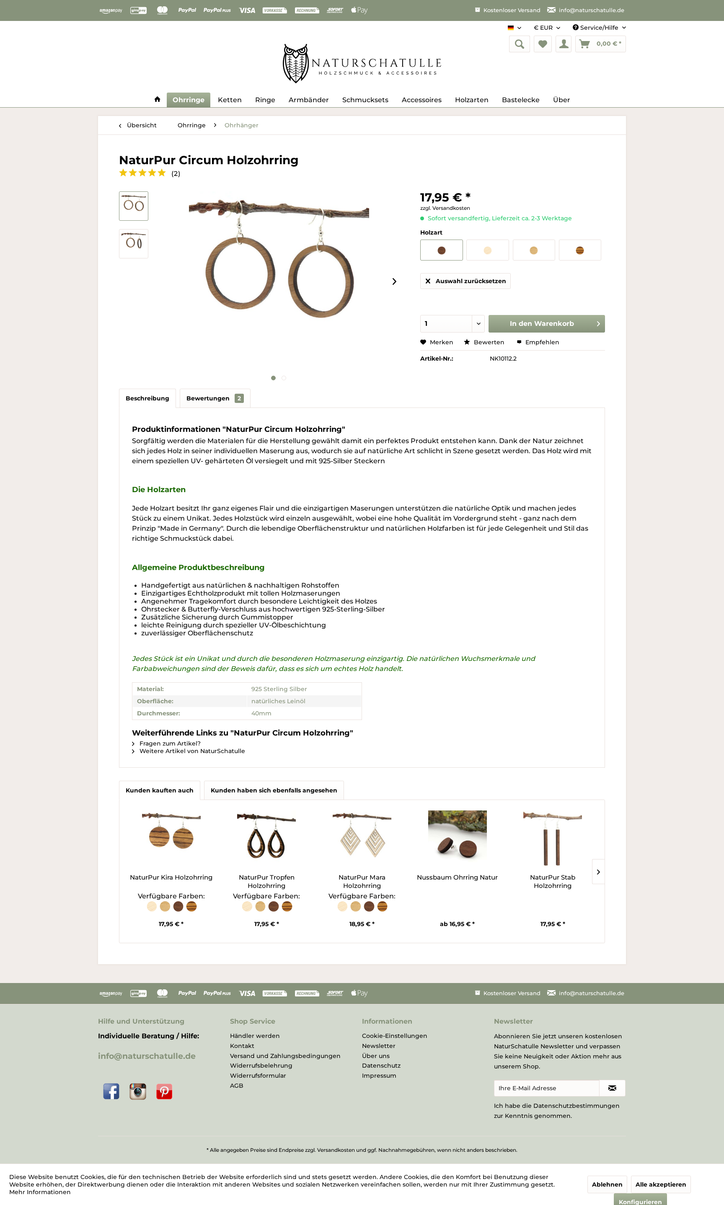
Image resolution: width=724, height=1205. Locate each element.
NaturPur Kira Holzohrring (171, 877)
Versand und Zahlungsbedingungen (285, 1056)
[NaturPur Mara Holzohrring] (362, 839)
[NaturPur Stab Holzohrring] (552, 839)
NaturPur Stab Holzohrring (552, 881)
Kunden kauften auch (160, 790)
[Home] (157, 100)
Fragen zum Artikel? (169, 743)
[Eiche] (165, 910)
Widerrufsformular (258, 1075)
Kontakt (242, 1046)
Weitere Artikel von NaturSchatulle (191, 751)
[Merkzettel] (543, 44)
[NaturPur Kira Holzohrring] (171, 839)
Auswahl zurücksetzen (471, 281)
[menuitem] (519, 44)
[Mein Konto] (563, 44)
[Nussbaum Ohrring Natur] (457, 839)
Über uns (376, 1056)
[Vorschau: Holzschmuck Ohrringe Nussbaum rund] (133, 206)
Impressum (379, 1075)
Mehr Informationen (40, 1192)
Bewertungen (213, 398)
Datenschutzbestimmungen (576, 1106)
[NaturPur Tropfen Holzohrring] (266, 839)
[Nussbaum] (179, 910)
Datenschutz (381, 1065)
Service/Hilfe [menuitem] (599, 27)
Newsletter (379, 1046)
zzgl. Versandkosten (445, 208)
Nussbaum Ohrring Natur (457, 877)
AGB (236, 1085)
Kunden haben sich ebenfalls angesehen (274, 790)
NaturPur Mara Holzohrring (362, 881)
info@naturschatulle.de (147, 1056)
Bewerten (489, 342)
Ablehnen (607, 1184)
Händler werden (255, 1036)
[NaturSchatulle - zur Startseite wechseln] (362, 64)
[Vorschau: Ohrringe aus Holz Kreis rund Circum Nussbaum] (133, 243)
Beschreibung (147, 398)
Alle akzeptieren (661, 1184)
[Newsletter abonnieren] (612, 1088)
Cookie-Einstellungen (394, 1036)
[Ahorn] (152, 910)
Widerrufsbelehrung (261, 1065)
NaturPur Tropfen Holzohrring (267, 881)
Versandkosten (336, 1150)
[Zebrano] (191, 910)
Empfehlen (541, 342)
